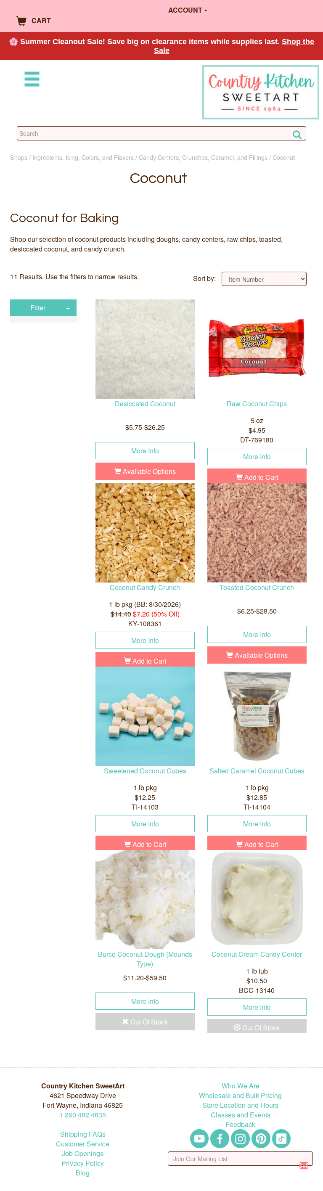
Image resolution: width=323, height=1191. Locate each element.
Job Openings (82, 1153)
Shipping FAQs (83, 1134)
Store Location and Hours (240, 1105)
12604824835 (82, 1115)
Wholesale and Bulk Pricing (240, 1095)
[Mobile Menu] (30, 80)
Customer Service (82, 1144)
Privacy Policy (82, 1163)
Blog (83, 1173)
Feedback (240, 1124)
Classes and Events (240, 1115)
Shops (18, 157)
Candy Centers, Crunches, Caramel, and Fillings (203, 157)
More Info (145, 450)
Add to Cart (260, 477)
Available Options (148, 471)
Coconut (284, 157)
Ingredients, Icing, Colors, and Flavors (83, 157)
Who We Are (240, 1085)
